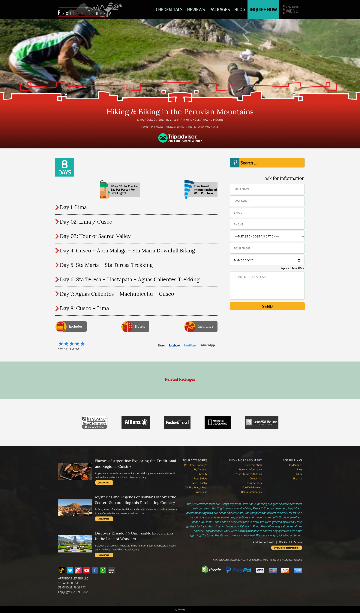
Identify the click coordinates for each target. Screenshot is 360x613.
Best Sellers (200, 478)
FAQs (299, 474)
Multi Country (199, 483)
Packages (219, 9)
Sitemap (297, 478)
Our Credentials (253, 465)
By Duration (200, 469)
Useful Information (251, 492)
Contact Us (256, 478)
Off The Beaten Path (196, 487)
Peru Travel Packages (195, 465)
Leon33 (181, 609)
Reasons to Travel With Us (247, 474)
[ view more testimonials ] (286, 547)
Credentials (169, 9)
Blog (239, 9)
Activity (203, 474)
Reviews (196, 9)
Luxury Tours (200, 492)
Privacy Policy (254, 483)
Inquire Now (263, 9)
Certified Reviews (252, 487)
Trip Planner (295, 465)
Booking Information (250, 469)
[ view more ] (104, 482)
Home (144, 127)
